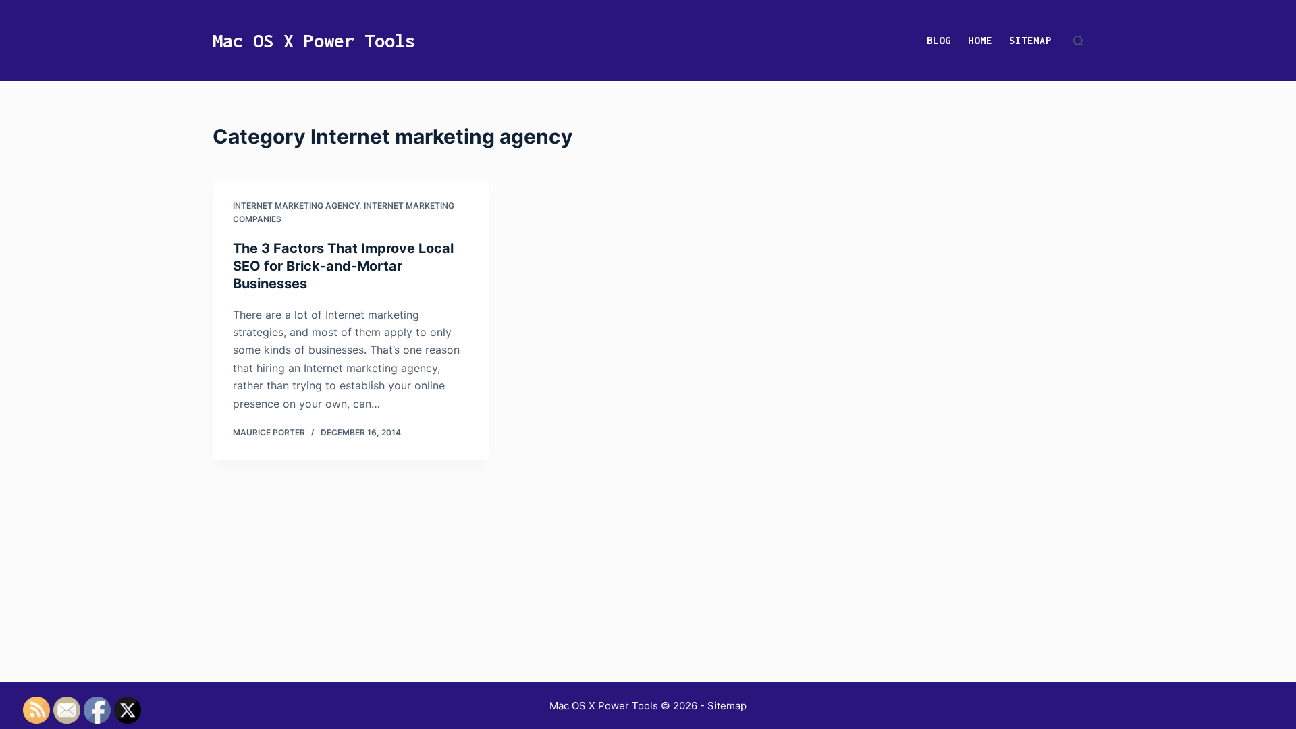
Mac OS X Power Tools (314, 40)
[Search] (1078, 41)
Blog (939, 40)
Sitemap (1030, 40)
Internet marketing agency (296, 205)
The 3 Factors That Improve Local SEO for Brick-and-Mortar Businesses (343, 266)
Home (980, 40)
